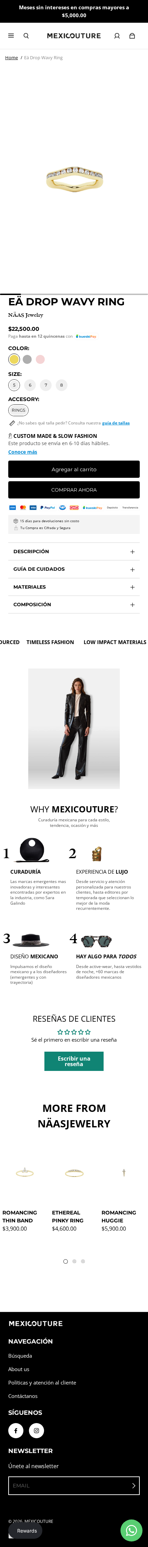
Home (11, 57)
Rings (18, 410)
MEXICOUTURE (38, 1521)
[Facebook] (15, 1430)
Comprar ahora (74, 490)
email (21, 1485)
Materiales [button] (29, 587)
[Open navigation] (15, 35)
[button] (86, 336)
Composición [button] (32, 604)
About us (18, 1369)
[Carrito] (132, 35)
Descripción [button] (31, 551)
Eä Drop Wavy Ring (43, 57)
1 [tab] (67, 1263)
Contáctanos (23, 1396)
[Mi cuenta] (117, 35)
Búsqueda (20, 1355)
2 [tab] (75, 1262)
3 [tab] (84, 1262)
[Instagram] (36, 1430)
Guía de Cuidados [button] (39, 569)
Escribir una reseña (74, 1061)
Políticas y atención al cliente (42, 1382)
